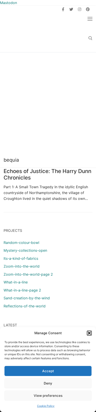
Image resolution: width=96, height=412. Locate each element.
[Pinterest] (87, 9)
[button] (89, 333)
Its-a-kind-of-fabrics (21, 258)
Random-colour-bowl (21, 242)
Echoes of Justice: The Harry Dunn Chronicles (47, 174)
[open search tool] (90, 38)
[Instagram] (79, 9)
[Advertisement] (48, 102)
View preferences (48, 395)
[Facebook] (63, 9)
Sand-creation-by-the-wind (27, 298)
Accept (48, 371)
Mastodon (8, 2)
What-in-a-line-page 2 (22, 290)
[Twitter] (71, 9)
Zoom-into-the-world (22, 266)
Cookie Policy (45, 406)
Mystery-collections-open (25, 250)
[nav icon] (90, 18)
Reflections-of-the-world (25, 306)
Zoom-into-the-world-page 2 (28, 274)
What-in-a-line (16, 282)
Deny (48, 383)
